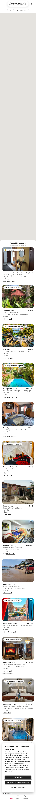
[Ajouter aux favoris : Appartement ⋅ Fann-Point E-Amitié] (31, 249)
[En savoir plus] (25, 245)
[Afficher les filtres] (32, 4)
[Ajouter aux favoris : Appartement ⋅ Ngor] (31, 561)
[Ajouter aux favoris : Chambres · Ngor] (31, 287)
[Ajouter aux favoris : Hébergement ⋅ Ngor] (31, 365)
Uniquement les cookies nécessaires (18, 782)
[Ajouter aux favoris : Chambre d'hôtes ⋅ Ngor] (31, 443)
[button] (10, 281)
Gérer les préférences (18, 787)
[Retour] (4, 4)
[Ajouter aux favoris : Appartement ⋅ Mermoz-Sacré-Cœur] (31, 720)
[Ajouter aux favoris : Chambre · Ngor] (31, 482)
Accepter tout (18, 777)
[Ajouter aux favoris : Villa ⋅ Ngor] (31, 326)
